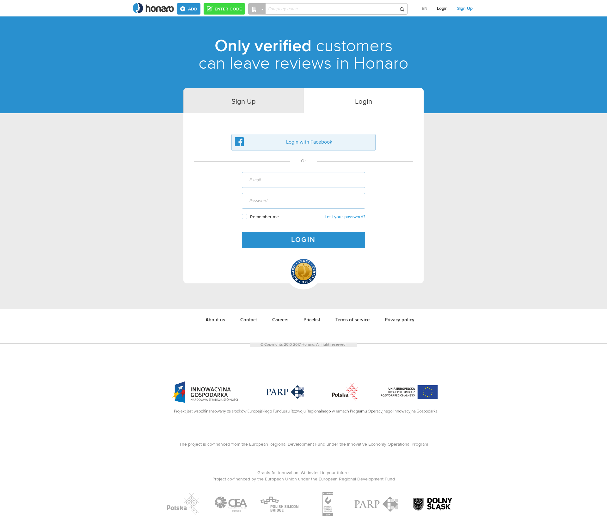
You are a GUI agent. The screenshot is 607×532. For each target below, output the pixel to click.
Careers (280, 320)
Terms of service (352, 320)
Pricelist (312, 320)
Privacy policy (399, 320)
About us (215, 320)
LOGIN (303, 240)
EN (424, 8)
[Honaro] (153, 11)
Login (442, 8)
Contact (248, 320)
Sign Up (465, 8)
